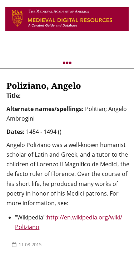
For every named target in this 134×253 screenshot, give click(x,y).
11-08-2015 (30, 244)
